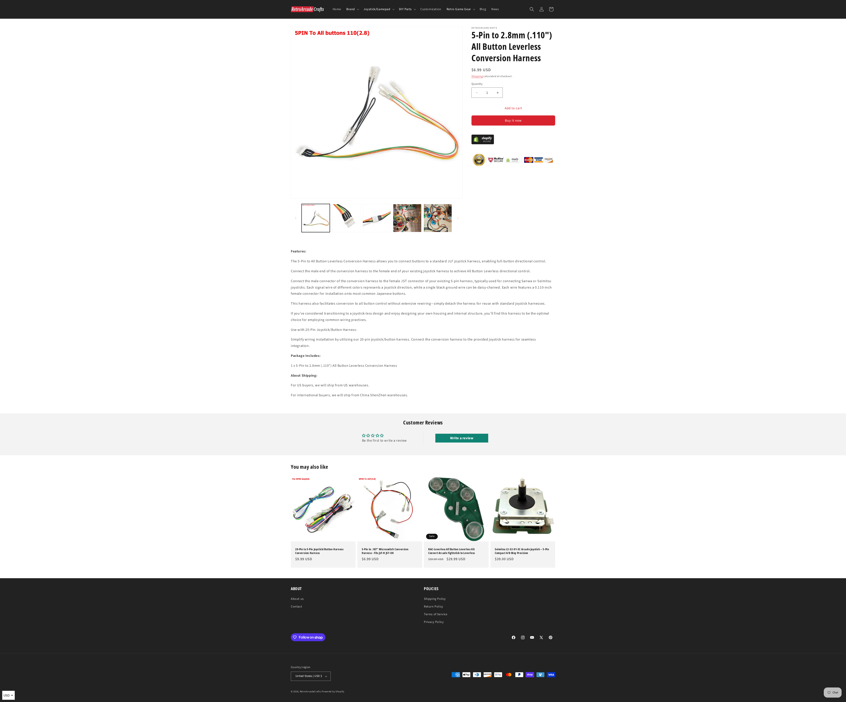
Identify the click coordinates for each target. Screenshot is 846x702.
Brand (350, 9)
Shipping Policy (435, 599)
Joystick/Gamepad (377, 9)
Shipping (477, 76)
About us (297, 599)
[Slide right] (458, 218)
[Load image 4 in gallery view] (407, 218)
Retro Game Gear (459, 9)
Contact (296, 606)
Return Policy (433, 606)
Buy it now (513, 121)
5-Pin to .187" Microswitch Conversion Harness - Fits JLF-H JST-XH (385, 551)
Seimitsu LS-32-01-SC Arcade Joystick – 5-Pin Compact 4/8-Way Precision (522, 551)
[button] (352, 9)
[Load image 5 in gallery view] (438, 218)
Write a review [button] (461, 438)
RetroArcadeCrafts (310, 691)
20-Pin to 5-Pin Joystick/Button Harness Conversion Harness (319, 551)
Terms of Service (435, 614)
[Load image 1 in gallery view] (316, 218)
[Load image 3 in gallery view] (377, 218)
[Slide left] (296, 218)
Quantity (476, 84)
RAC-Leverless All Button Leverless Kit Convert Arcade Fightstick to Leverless (451, 551)
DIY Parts (405, 9)
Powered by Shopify (333, 691)
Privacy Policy (434, 622)
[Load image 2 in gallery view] (346, 218)
